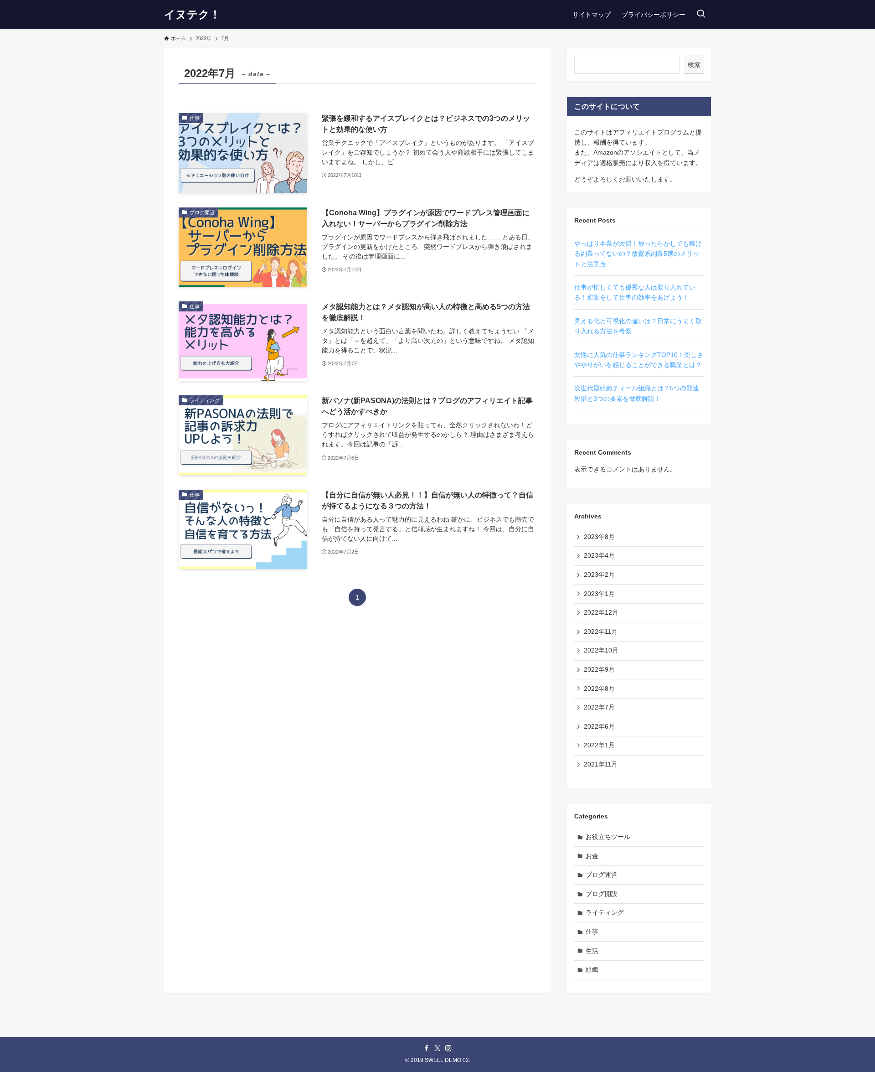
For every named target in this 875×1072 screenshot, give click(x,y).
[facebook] (426, 1048)
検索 (694, 64)
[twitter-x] (437, 1048)
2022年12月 (601, 612)
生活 (592, 950)
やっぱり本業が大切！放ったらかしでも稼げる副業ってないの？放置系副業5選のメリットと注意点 (638, 254)
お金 (592, 856)
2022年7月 (599, 707)
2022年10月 (601, 650)
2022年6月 (599, 726)
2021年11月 (601, 764)
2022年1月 (599, 745)
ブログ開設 (602, 893)
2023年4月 (599, 555)
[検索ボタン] (701, 14)
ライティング (605, 912)
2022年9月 (599, 669)
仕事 (592, 931)
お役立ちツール (608, 836)
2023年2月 (599, 574)
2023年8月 (599, 536)
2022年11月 (601, 631)
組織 (592, 969)
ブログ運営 (602, 874)
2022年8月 (599, 688)
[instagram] (448, 1048)
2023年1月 (599, 593)
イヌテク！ (192, 14)
